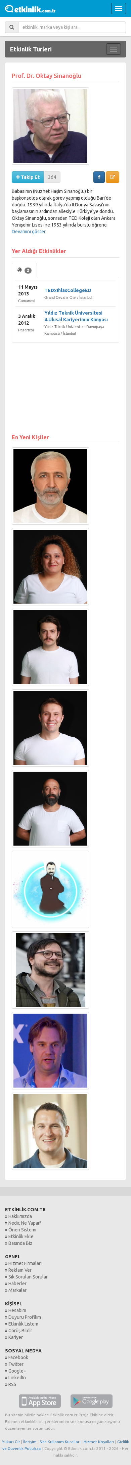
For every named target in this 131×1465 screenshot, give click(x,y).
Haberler (17, 1283)
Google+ (17, 1371)
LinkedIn (17, 1377)
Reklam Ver (20, 1270)
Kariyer (15, 1337)
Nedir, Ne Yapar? (24, 1223)
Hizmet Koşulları (99, 1441)
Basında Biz (20, 1243)
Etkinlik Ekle (21, 1236)
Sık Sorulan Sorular (28, 1276)
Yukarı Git (11, 1441)
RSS (12, 1384)
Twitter (16, 1364)
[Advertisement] (65, 385)
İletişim (30, 1441)
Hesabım (17, 1310)
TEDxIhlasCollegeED (67, 290)
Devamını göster (29, 231)
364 (52, 177)
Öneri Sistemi (22, 1229)
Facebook (18, 1357)
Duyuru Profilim (24, 1317)
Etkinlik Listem (23, 1324)
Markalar (17, 1290)
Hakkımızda (20, 1216)
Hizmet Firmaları (25, 1263)
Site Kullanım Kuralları (60, 1441)
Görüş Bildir (20, 1330)
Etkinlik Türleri (31, 49)
